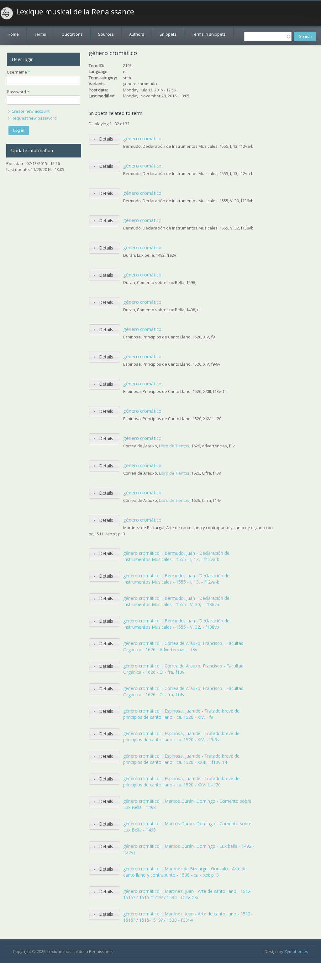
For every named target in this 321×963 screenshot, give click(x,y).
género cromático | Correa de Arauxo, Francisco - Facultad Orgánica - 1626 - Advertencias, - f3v (183, 646)
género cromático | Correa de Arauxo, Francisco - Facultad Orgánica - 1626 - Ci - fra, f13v (183, 669)
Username (18, 72)
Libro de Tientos (174, 446)
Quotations (72, 34)
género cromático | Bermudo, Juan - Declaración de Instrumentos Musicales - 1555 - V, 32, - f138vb (176, 624)
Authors (136, 34)
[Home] (7, 13)
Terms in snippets (209, 34)
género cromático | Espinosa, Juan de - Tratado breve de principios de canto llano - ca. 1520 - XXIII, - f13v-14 (181, 759)
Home (13, 34)
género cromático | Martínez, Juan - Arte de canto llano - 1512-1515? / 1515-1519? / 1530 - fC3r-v (187, 917)
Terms (40, 34)
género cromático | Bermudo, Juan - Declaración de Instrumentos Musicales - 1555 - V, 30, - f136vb (176, 601)
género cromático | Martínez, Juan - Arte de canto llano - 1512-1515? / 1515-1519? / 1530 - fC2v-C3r (187, 894)
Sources (106, 34)
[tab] (104, 139)
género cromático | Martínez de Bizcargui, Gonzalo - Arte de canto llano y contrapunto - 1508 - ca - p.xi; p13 (185, 872)
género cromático (142, 138)
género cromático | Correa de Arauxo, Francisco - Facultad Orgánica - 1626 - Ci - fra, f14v (183, 691)
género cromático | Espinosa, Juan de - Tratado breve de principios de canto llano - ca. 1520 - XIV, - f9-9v (181, 736)
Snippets (168, 34)
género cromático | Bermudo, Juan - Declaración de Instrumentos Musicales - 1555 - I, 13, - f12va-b (176, 556)
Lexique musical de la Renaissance (75, 11)
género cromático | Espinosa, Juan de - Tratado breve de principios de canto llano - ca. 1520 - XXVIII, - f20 (181, 781)
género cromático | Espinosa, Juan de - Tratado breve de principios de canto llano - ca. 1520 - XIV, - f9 (181, 714)
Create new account (31, 111)
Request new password (34, 118)
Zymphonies (296, 951)
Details (106, 139)
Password (18, 92)
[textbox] (268, 36)
